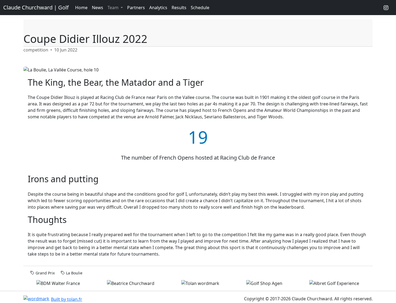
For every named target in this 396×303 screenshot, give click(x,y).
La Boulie (74, 273)
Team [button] (113, 8)
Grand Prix (45, 273)
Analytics (158, 8)
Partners (136, 8)
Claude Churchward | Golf (36, 7)
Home (81, 8)
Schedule (200, 8)
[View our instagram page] (386, 8)
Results (179, 8)
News (97, 8)
